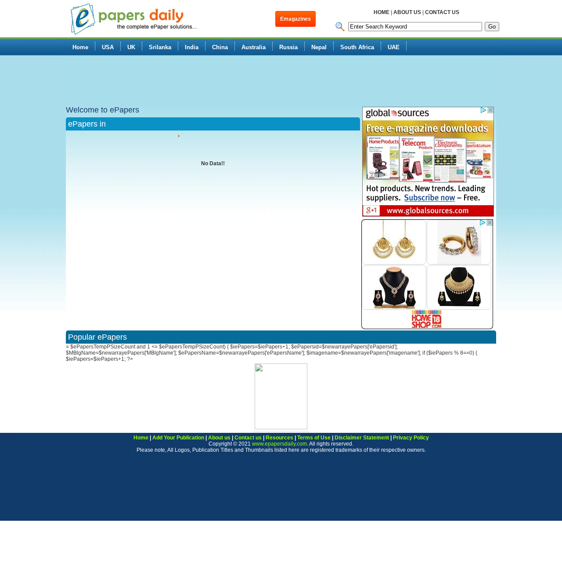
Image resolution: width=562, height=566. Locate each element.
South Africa (357, 47)
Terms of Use (314, 438)
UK (131, 47)
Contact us (248, 438)
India (191, 47)
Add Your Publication (178, 438)
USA (108, 47)
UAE (394, 47)
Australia (253, 47)
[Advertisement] (221, 81)
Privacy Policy (411, 438)
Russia (288, 47)
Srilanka (160, 47)
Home (80, 47)
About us (219, 438)
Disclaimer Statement (362, 438)
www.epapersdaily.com (279, 444)
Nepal (319, 47)
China (220, 47)
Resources (279, 438)
